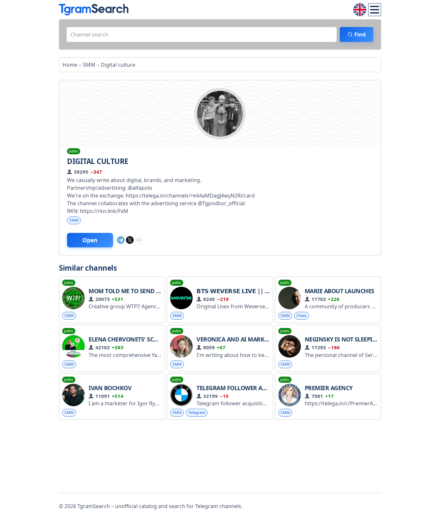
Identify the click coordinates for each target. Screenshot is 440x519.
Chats (301, 315)
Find (360, 34)
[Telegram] (121, 240)
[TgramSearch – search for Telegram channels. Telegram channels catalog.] (94, 9)
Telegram (196, 412)
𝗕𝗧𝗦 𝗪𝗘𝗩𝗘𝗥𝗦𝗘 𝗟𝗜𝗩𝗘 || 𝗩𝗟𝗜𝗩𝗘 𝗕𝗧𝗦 (246, 291)
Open (90, 240)
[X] (130, 240)
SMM (74, 220)
